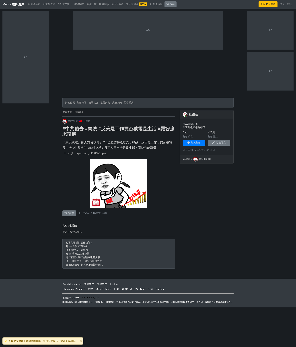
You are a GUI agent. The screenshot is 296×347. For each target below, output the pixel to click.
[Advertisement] (148, 73)
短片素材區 (136, 4)
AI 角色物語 (156, 4)
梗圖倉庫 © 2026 (70, 297)
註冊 (289, 4)
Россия (160, 289)
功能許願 (104, 4)
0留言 (86, 213)
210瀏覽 (96, 213)
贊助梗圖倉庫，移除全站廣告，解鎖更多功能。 (41, 341)
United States (103, 289)
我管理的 (129, 102)
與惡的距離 (73, 121)
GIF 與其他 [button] (64, 4)
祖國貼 (79, 112)
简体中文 (102, 284)
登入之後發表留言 (72, 232)
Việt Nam (140, 289)
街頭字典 (79, 4)
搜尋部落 (105, 102)
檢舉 (105, 213)
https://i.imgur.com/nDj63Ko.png (85, 153)
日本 (116, 289)
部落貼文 (213, 136)
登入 (282, 4)
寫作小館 (92, 4)
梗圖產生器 (34, 4)
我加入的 (117, 102)
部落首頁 (70, 102)
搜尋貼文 (93, 102)
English (114, 284)
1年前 (87, 121)
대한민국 (127, 289)
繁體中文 (89, 284)
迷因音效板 (117, 4)
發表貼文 (220, 142)
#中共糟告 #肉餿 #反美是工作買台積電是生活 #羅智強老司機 (118, 131)
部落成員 (188, 136)
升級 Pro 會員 (268, 4)
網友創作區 (49, 4)
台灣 (90, 289)
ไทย (150, 289)
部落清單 (82, 102)
